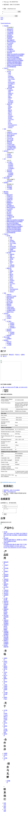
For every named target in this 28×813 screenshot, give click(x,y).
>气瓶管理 (9, 38)
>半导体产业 (10, 30)
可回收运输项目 (11, 308)
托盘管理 (9, 201)
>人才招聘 (9, 189)
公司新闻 (12, 332)
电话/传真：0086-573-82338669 (12, 490)
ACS (11, 286)
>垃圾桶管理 (10, 49)
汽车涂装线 (10, 198)
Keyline (11, 287)
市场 (5, 129)
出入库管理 (10, 209)
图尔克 (11, 274)
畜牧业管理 (10, 194)
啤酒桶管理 (10, 202)
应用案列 (9, 338)
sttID (11, 285)
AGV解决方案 (10, 216)
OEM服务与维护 (11, 310)
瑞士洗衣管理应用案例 (13, 223)
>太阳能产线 (10, 33)
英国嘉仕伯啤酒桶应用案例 (14, 227)
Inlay (11, 260)
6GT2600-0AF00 (20, 387)
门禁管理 (9, 210)
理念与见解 (7, 177)
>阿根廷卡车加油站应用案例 (14, 65)
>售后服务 (9, 187)
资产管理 (9, 212)
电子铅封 (12, 266)
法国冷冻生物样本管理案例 (14, 224)
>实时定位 (9, 48)
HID (11, 269)
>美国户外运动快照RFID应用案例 (15, 54)
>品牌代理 (9, 104)
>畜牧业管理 (10, 29)
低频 (11, 255)
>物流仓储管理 (10, 135)
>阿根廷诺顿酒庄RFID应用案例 (15, 55)
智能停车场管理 (11, 207)
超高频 (11, 259)
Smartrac (12, 291)
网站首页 (6, 191)
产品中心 (6, 68)
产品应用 (6, 25)
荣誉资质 (9, 335)
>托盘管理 (9, 35)
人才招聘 (9, 345)
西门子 (11, 277)
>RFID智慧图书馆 (11, 66)
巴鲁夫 (11, 279)
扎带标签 (12, 265)
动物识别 (12, 254)
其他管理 (9, 218)
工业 (11, 238)
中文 (2, 17)
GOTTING (12, 283)
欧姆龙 (11, 282)
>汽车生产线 (10, 138)
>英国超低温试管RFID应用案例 (15, 60)
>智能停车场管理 (11, 41)
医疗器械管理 (10, 205)
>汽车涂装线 (10, 32)
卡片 (11, 263)
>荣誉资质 (9, 176)
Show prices (19, 417)
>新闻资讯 (9, 171)
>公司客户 (9, 157)
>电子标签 (9, 88)
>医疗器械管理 (10, 40)
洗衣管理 (9, 305)
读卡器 (8, 235)
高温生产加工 (10, 312)
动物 (11, 237)
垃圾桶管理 (10, 215)
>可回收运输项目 (11, 146)
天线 (11, 245)
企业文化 (12, 326)
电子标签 (9, 252)
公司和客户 (13, 327)
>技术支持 (9, 170)
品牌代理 (9, 268)
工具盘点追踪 (10, 307)
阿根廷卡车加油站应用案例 (14, 231)
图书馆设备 (13, 251)
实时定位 (9, 213)
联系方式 (9, 341)
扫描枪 (11, 249)
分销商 (8, 315)
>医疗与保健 (10, 140)
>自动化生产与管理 (12, 133)
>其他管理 (9, 52)
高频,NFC (12, 257)
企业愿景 (12, 324)
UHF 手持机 (13, 243)
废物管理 (9, 304)
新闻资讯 (9, 330)
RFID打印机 (13, 246)
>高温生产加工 (10, 149)
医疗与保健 (10, 302)
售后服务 (9, 343)
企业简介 (12, 323)
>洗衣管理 (9, 143)
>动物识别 (9, 132)
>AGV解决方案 (11, 51)
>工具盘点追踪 (10, 144)
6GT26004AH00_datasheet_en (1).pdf (9, 482)
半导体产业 (10, 196)
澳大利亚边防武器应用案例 (14, 229)
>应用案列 (9, 181)
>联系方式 (9, 185)
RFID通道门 (13, 248)
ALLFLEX (12, 290)
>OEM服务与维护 (11, 147)
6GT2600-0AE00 (7, 387)
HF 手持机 (12, 241)
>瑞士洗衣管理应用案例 (13, 57)
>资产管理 (9, 46)
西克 (11, 272)
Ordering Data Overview (22, 409)
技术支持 (9, 329)
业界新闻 (12, 334)
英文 (2, 19)
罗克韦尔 (12, 280)
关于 (5, 159)
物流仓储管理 (10, 297)
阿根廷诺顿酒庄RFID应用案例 (14, 221)
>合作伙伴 (9, 155)
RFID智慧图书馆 (11, 232)
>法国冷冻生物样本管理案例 (14, 59)
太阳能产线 (10, 199)
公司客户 (9, 318)
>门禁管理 (9, 44)
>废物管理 (9, 141)
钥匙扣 (11, 262)
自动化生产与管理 (11, 296)
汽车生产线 (10, 301)
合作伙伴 (6, 151)
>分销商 (9, 154)
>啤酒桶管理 (10, 37)
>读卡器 (9, 71)
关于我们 (9, 321)
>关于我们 (9, 162)
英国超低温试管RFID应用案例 (14, 226)
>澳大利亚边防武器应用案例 (14, 63)
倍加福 (11, 271)
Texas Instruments (14, 289)
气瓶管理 (9, 204)
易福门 (11, 275)
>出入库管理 (10, 43)
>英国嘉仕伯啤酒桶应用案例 (14, 62)
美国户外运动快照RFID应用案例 (15, 220)
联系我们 (6, 182)
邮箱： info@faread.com (10, 491)
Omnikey (12, 240)
